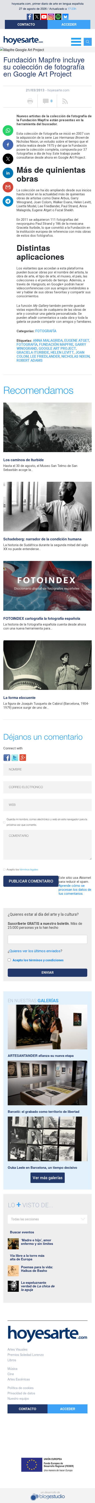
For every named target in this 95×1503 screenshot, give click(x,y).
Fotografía (45, 331)
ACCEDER (68, 24)
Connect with (13, 748)
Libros (12, 1360)
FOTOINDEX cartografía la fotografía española (41, 618)
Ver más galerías (48, 1177)
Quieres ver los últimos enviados (35, 951)
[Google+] (22, 757)
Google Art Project (57, 348)
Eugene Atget (76, 340)
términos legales (29, 869)
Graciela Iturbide (33, 352)
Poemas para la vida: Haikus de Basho (37, 1268)
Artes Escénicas (19, 1379)
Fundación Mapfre (56, 344)
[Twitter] (14, 757)
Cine (11, 1374)
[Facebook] (6, 757)
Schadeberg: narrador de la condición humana (42, 538)
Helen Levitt (62, 352)
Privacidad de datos (21, 1393)
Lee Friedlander (45, 356)
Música (12, 1368)
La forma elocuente (19, 697)
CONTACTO (26, 24)
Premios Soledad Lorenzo (26, 1354)
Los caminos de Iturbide (23, 459)
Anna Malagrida (48, 340)
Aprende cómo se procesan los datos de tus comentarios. (75, 890)
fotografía (27, 344)
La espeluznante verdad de (38, 1286)
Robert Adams (30, 360)
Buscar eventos (22, 1232)
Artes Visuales (17, 1349)
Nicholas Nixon (75, 356)
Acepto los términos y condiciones (38, 960)
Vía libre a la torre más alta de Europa (27, 1257)
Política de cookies (21, 1388)
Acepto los (22, 869)
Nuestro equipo (18, 1398)
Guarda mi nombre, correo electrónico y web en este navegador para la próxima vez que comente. (47, 822)
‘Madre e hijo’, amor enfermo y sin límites (37, 1241)
